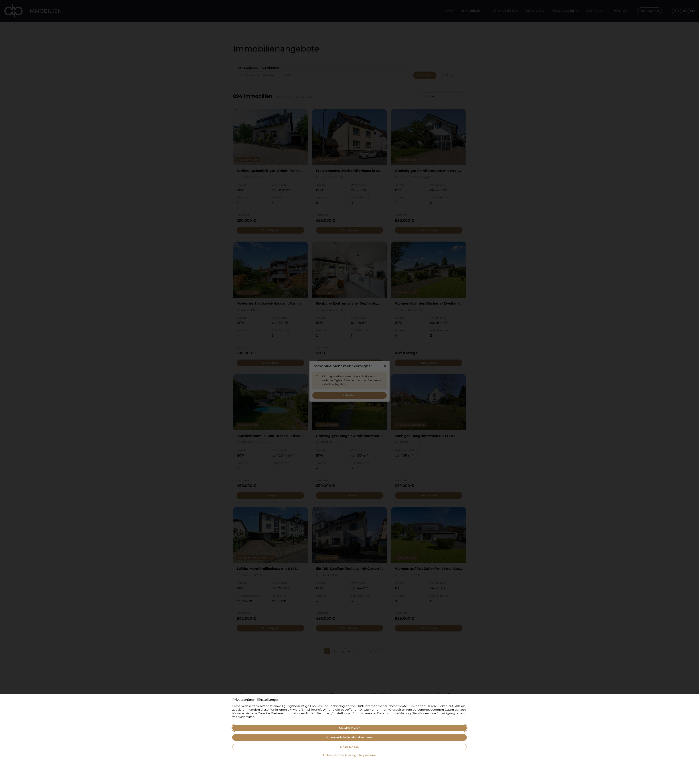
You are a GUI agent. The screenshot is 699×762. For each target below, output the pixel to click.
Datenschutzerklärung (339, 755)
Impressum (367, 755)
